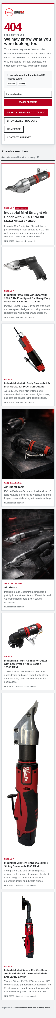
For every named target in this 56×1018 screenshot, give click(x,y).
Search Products (28, 102)
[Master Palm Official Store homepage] (14, 16)
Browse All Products (22, 121)
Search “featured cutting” (26, 112)
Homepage (14, 129)
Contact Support (19, 137)
